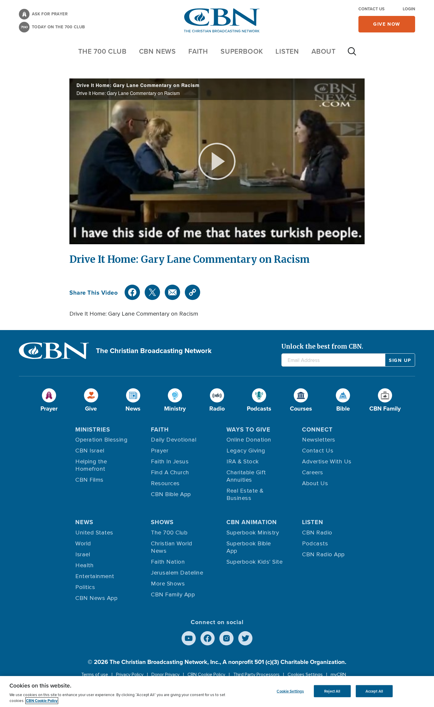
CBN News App (96, 598)
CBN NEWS (157, 51)
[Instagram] (226, 638)
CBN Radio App (323, 554)
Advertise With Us (327, 461)
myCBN (338, 675)
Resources (165, 483)
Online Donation (248, 439)
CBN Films (89, 479)
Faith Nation (168, 561)
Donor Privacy (165, 675)
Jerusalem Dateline (177, 572)
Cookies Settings (305, 675)
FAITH (198, 51)
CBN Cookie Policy (206, 675)
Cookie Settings (290, 691)
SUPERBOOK (242, 51)
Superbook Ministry (252, 532)
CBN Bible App (171, 494)
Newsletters (318, 439)
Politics (85, 587)
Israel (82, 554)
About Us (315, 483)
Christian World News (171, 547)
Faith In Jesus (170, 461)
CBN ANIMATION (251, 522)
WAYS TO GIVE (248, 429)
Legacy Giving (245, 450)
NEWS (84, 522)
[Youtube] (189, 638)
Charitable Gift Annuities (246, 476)
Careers (312, 472)
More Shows (168, 583)
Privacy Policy (129, 675)
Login (409, 9)
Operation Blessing (101, 439)
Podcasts (315, 543)
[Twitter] (152, 292)
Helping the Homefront (91, 465)
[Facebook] (132, 292)
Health (84, 565)
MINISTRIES (92, 429)
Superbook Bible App (248, 547)
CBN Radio (317, 532)
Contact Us (371, 9)
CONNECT (317, 429)
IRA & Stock (242, 461)
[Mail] (172, 292)
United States (94, 532)
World (83, 543)
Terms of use (94, 675)
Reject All (332, 691)
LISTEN (287, 51)
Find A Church (170, 472)
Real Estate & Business (245, 494)
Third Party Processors (256, 675)
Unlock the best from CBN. (322, 346)
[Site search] (352, 54)
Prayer (159, 450)
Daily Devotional (173, 439)
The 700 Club (102, 51)
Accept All (374, 691)
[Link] (192, 292)
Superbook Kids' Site (254, 561)
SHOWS (162, 522)
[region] (217, 691)
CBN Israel (89, 450)
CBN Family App (173, 594)
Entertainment (94, 576)
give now (386, 24)
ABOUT (323, 51)
